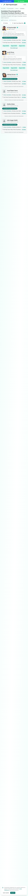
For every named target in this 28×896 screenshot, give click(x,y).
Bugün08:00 (6, 45)
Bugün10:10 (22, 45)
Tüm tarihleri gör (14, 48)
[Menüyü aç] (2, 5)
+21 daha (24, 40)
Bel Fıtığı (5, 42)
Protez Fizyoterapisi (17, 42)
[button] (17, 27)
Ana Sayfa (3, 8)
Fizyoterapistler (10, 8)
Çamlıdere (9, 40)
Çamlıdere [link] (22, 8)
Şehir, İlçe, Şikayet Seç (19, 23)
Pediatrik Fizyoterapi (17, 83)
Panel (25, 4)
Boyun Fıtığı (10, 42)
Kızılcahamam (19, 62)
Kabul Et (13, 892)
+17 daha (24, 81)
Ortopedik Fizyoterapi (8, 83)
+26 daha (24, 42)
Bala (20, 40)
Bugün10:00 (22, 67)
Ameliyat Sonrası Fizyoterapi (9, 113)
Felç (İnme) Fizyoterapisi (8, 97)
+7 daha (24, 62)
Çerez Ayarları (6, 892)
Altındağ (13, 40)
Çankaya (14, 62)
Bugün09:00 (14, 67)
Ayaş (17, 40)
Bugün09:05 (14, 45)
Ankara (16, 8)
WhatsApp (22, 1)
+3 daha (24, 127)
